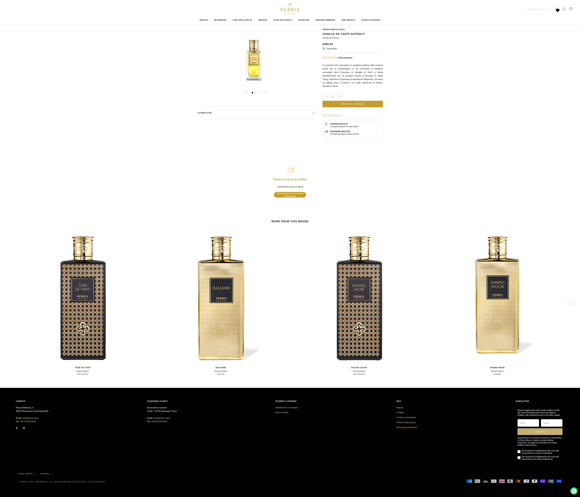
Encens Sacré (359, 368)
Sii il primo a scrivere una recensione (290, 195)
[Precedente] (246, 92)
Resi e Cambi (281, 412)
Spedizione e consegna (286, 407)
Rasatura (303, 20)
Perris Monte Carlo (333, 29)
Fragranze (220, 20)
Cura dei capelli (282, 20)
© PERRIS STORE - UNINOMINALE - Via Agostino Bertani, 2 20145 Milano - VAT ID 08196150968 (61, 482)
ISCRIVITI (540, 432)
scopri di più (205, 113)
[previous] (9, 301)
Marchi (204, 20)
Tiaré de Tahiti (83, 368)
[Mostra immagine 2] (256, 92)
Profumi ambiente (325, 20)
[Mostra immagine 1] (252, 92)
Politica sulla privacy (406, 422)
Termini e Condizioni (406, 417)
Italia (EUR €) (534, 9)
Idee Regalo (348, 20)
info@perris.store (30, 418)
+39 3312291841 (28, 421)
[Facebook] (17, 428)
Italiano (44, 474)
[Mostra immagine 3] (259, 92)
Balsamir (221, 368)
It (550, 9)
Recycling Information (406, 427)
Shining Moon (497, 368)
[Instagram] (24, 428)
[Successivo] (265, 92)
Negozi (399, 407)
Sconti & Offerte (370, 20)
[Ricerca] (564, 8)
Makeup (263, 20)
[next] (570, 301)
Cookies (400, 412)
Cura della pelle (242, 20)
